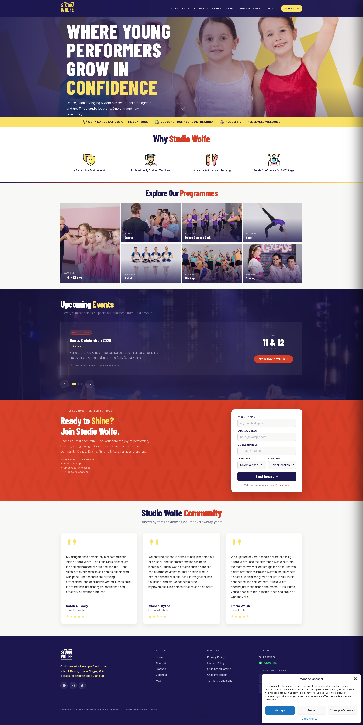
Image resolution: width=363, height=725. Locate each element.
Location (274, 458)
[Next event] (89, 384)
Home (174, 8)
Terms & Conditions (219, 680)
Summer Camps (250, 8)
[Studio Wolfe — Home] (67, 8)
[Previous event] (64, 384)
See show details (271, 359)
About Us (188, 8)
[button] (355, 679)
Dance (203, 8)
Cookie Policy (309, 718)
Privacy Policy (282, 485)
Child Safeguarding (219, 668)
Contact (270, 8)
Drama (216, 8)
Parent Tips (206, 715)
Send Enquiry (264, 476)
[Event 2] (78, 384)
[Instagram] (73, 685)
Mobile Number (247, 444)
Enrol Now (292, 8)
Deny (311, 710)
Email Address (247, 430)
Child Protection (217, 674)
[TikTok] (82, 685)
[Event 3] (81, 384)
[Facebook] (64, 685)
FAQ (158, 680)
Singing (230, 8)
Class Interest (247, 458)
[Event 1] (74, 384)
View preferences (342, 710)
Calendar (161, 674)
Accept (280, 710)
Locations (269, 656)
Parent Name (246, 417)
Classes (161, 668)
